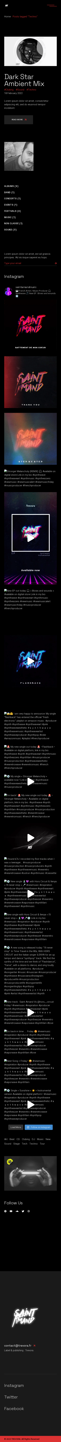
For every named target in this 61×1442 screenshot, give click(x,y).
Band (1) (9, 192)
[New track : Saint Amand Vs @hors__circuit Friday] (30, 1012)
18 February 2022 (13, 93)
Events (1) (10, 204)
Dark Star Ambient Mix (24, 80)
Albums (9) (11, 186)
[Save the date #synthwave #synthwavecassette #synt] (30, 837)
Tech (24, 1144)
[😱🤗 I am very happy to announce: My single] (30, 726)
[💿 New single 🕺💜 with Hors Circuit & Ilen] (30, 894)
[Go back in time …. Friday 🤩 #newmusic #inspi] (30, 1042)
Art (5, 1139)
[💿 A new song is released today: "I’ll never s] (30, 970)
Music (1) (10, 217)
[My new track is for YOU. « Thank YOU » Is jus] (30, 382)
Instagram (14, 1385)
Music (40, 1139)
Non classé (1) (13, 223)
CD (18, 1139)
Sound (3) (10, 229)
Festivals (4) (12, 211)
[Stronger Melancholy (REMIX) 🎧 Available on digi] (30, 478)
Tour (42, 1144)
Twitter (11, 1397)
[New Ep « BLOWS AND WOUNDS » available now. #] (30, 538)
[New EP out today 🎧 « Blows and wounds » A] (30, 599)
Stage (16, 1144)
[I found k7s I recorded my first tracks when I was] (30, 866)
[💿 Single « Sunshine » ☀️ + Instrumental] (30, 1105)
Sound (20, 89)
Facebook (14, 1408)
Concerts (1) (12, 198)
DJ (33, 1139)
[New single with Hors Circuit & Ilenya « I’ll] (30, 927)
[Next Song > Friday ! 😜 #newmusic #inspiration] (30, 1071)
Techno (32, 89)
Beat (12, 1139)
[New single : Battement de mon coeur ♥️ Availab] (30, 325)
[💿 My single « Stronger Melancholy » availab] (30, 782)
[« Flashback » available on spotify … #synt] (30, 661)
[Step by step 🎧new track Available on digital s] (30, 439)
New (48, 1139)
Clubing (10, 89)
